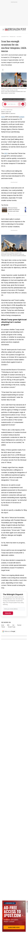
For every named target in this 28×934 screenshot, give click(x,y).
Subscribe (8, 613)
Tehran (3, 627)
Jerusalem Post (4, 36)
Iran (13, 625)
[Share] (2, 69)
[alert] (14, 916)
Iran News (19, 36)
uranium (21, 117)
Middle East (12, 36)
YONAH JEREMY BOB (7, 109)
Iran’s (3, 117)
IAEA (6, 153)
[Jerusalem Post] (15, 29)
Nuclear (19, 625)
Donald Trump (11, 627)
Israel (2, 625)
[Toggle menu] (3, 29)
